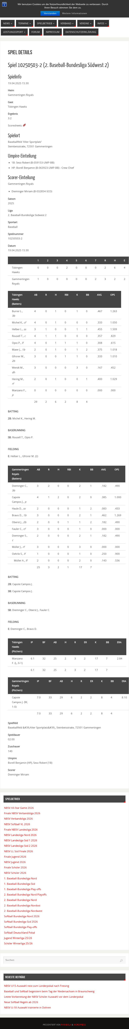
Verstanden (50, 13)
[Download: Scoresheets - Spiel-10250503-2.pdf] (24, 125)
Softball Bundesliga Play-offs (20, 927)
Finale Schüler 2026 (15, 867)
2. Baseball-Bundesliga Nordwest (23, 910)
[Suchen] (121, 960)
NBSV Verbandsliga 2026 (18, 818)
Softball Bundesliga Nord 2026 (21, 916)
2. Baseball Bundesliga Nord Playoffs (25, 894)
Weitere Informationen (74, 13)
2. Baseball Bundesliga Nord (20, 900)
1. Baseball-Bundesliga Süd (19, 883)
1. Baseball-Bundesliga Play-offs (22, 889)
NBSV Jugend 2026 (15, 862)
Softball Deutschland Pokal (19, 932)
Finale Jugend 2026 (15, 856)
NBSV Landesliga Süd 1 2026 (20, 840)
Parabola (66, 1024)
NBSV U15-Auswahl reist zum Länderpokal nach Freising (36, 985)
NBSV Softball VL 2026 (17, 824)
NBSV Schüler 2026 (15, 872)
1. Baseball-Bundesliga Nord (20, 878)
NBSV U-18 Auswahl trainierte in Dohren (27, 1007)
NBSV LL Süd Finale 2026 (18, 851)
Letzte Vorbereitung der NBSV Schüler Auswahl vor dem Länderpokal (43, 996)
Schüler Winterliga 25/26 (18, 943)
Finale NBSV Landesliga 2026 (21, 829)
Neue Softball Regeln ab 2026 (21, 1002)
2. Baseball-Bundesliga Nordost (22, 905)
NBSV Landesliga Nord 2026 (20, 835)
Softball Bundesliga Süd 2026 (21, 921)
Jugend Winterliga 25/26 (18, 938)
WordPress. (80, 1024)
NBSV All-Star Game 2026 (19, 807)
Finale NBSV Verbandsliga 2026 (22, 813)
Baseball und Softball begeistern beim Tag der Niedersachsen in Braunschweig (49, 991)
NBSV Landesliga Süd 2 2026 (20, 845)
